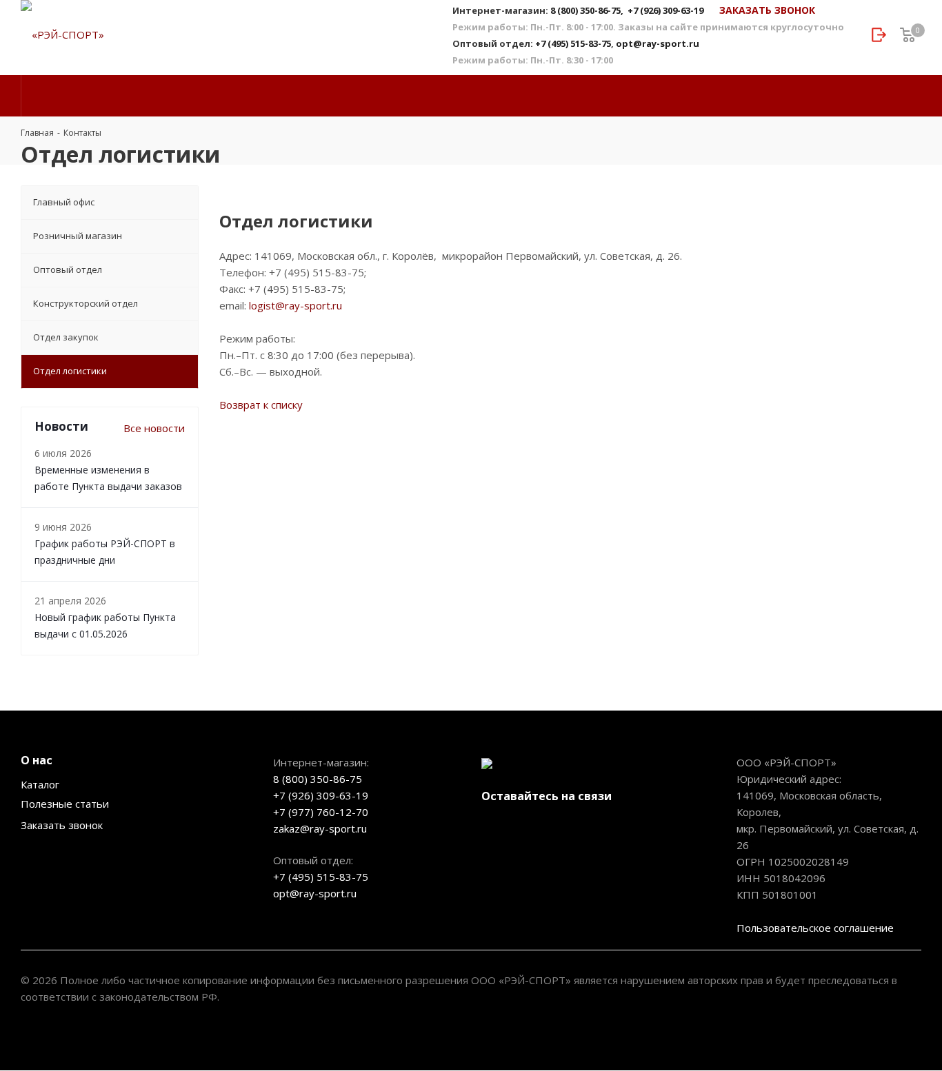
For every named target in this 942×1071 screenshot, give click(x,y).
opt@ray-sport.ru (657, 43)
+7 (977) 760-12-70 (320, 812)
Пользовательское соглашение (815, 928)
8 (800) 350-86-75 (317, 779)
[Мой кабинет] (879, 35)
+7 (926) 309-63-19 (665, 10)
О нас (36, 760)
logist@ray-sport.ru (295, 305)
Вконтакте (495, 828)
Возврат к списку (261, 404)
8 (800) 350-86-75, (587, 10)
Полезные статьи (65, 803)
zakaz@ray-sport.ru (320, 828)
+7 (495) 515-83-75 (573, 43)
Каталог (40, 784)
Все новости (154, 428)
